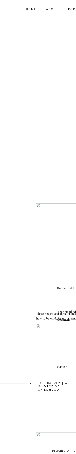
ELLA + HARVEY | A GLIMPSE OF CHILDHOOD (50, 386)
